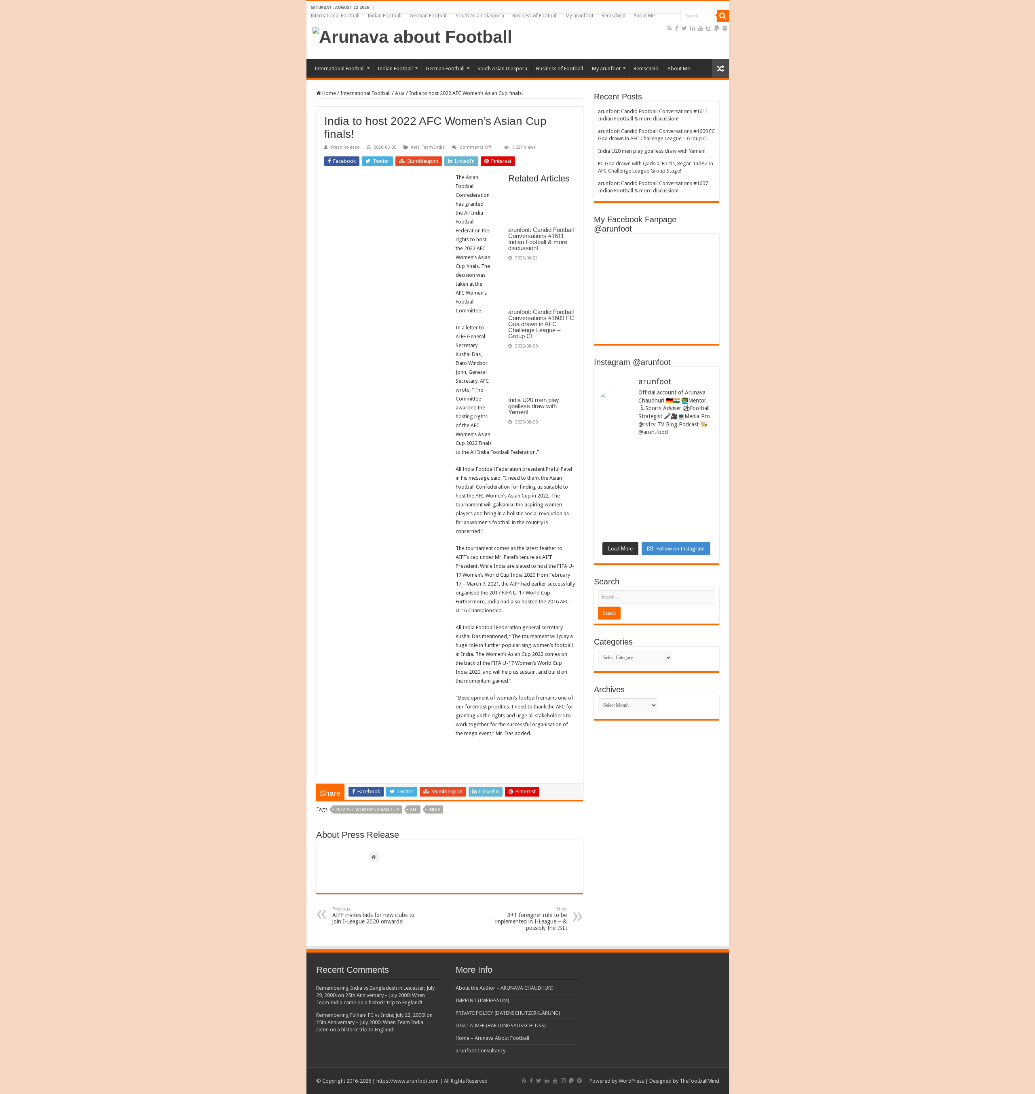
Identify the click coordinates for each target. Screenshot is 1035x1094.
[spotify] (725, 28)
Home (328, 93)
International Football (334, 16)
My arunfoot (580, 16)
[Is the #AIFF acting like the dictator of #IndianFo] (687, 505)
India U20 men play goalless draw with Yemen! (533, 405)
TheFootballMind (699, 1081)
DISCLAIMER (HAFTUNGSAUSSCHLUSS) (501, 1025)
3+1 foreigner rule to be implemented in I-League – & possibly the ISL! (531, 918)
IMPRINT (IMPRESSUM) (482, 1000)
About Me (644, 16)
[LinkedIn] (692, 28)
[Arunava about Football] (412, 35)
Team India (433, 147)
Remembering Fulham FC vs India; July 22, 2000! (370, 1015)
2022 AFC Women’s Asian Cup (367, 809)
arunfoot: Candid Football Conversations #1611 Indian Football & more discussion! (541, 238)
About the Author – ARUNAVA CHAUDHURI (504, 988)
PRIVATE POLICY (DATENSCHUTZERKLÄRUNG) (508, 1013)
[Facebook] (676, 28)
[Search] (723, 16)
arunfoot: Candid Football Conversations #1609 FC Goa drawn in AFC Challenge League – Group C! (541, 323)
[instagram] (708, 28)
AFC (414, 809)
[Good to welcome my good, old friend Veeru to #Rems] (626, 514)
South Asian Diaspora (480, 16)
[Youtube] (700, 28)
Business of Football (535, 16)
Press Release (345, 147)
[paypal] (717, 28)
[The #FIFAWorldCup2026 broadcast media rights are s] (626, 467)
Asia (400, 93)
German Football (429, 16)
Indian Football (384, 16)
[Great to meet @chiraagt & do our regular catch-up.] (687, 464)
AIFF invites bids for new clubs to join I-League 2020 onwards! (373, 915)
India (434, 809)
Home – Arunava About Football (492, 1038)
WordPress (631, 1081)
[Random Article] (720, 68)
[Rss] (670, 28)
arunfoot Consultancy (480, 1051)
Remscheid (613, 16)
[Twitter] (684, 28)
